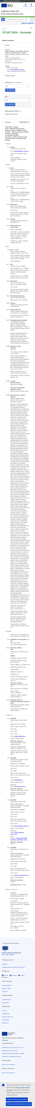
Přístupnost (5, 991)
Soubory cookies (6, 988)
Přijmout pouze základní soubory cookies (19, 1104)
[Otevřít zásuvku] (4, 29)
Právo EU (4, 1010)
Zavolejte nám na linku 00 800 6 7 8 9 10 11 (13, 1047)
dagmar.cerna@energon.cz (21, 875)
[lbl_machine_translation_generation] (20, 111)
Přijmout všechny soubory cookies (17, 1099)
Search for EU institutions (8, 1064)
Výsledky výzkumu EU (7, 1016)
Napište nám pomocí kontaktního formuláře (13, 1053)
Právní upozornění (6, 985)
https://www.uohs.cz (20, 786)
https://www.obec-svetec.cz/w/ (17, 833)
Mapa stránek (5, 1002)
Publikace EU (5, 1023)
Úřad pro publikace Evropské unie (11, 952)
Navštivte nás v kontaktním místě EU (11, 1056)
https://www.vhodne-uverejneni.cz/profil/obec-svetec (18, 838)
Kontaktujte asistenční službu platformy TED (13, 967)
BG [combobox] (7, 100)
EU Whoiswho (5, 1020)
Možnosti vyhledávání (27, 23)
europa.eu (5, 1040)
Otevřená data (5, 1013)
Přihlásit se (25, 6)
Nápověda (4, 964)
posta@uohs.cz (18, 780)
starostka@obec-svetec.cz (17, 69)
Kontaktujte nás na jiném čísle (9, 1050)
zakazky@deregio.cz (20, 736)
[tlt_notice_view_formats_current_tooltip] (28, 122)
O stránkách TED (6, 999)
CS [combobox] (7, 86)
